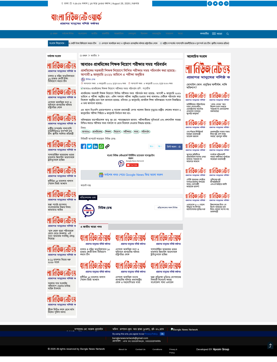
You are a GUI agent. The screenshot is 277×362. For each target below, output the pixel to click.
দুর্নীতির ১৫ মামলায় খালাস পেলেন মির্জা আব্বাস (92, 278)
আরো (180, 33)
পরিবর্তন (145, 131)
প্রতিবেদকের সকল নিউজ (167, 207)
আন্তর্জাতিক (118, 33)
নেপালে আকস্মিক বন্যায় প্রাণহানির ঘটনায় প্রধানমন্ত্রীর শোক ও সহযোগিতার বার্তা (129, 280)
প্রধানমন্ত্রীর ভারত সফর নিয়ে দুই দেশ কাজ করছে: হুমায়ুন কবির (220, 134)
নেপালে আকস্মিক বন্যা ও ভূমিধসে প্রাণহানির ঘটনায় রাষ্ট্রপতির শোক (118, 43)
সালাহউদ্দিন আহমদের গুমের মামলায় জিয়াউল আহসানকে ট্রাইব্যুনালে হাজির (164, 252)
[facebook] (209, 3)
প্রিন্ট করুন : (172, 146)
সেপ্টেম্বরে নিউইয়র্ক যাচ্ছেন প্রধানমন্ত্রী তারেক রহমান (195, 134)
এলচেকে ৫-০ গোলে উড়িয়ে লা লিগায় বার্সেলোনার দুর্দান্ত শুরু (196, 207)
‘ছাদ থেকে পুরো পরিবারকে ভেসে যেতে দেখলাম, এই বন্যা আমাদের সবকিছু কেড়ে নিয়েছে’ (61, 234)
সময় (136, 131)
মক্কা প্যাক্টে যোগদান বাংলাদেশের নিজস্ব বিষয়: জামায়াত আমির (59, 207)
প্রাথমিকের (97, 131)
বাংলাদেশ (82, 33)
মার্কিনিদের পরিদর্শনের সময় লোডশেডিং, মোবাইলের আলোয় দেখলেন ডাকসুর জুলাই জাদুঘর (196, 109)
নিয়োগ (117, 131)
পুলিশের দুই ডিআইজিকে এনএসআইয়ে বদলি (218, 182)
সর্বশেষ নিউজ (68, 33)
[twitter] (215, 3)
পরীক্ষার (127, 131)
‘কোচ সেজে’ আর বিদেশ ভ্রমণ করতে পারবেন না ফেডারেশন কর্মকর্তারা (219, 108)
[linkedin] (220, 3)
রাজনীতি (105, 33)
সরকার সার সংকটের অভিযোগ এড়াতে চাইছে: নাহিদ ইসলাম (59, 286)
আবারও (85, 131)
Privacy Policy (151, 334)
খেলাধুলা (132, 33)
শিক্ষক (108, 131)
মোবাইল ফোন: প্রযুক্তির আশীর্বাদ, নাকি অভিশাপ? (207, 86)
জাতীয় (94, 33)
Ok (162, 334)
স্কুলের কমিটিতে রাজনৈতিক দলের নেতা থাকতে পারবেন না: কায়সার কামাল (196, 158)
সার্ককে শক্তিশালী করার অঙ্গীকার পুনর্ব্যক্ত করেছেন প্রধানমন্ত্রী (220, 157)
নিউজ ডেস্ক (90, 79)
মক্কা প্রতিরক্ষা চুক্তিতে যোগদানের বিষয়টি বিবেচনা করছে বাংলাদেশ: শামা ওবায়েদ (166, 280)
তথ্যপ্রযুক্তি (156, 33)
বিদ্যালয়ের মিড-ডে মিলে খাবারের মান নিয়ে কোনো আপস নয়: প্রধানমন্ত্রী (219, 208)
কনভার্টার (204, 33)
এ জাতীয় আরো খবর (91, 226)
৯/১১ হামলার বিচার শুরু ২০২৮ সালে (59, 261)
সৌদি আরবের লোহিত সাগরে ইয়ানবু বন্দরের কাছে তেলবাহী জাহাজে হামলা (196, 183)
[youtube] (226, 3)
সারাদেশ (169, 33)
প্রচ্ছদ (54, 33)
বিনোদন (144, 33)
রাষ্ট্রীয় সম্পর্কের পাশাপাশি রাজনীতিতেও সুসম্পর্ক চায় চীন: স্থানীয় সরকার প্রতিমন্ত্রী (185, 43)
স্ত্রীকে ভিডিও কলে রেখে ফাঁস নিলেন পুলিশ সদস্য (61, 311)
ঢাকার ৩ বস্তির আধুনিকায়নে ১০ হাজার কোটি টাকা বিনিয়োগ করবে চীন (95, 252)
